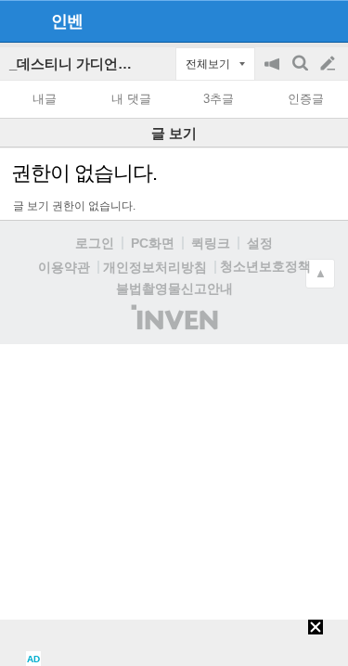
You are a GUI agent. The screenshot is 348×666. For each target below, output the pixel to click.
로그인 (94, 243)
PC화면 (152, 243)
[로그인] (292, 20)
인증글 (306, 99)
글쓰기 (329, 64)
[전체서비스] (326, 20)
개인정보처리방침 (155, 267)
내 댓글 (131, 99)
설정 (260, 243)
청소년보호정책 (265, 266)
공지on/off (273, 72)
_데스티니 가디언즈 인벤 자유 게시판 (124, 63)
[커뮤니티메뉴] (19, 21)
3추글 (218, 99)
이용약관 (64, 267)
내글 (44, 99)
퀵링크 (210, 243)
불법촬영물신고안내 (174, 288)
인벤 (67, 21)
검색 (301, 72)
